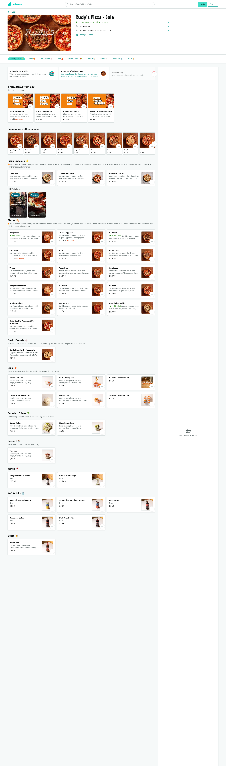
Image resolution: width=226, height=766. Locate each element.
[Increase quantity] (30, 106)
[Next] (154, 74)
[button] (122, 22)
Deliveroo (15, 4)
